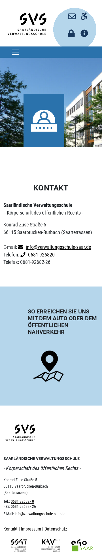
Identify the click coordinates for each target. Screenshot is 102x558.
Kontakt (11, 529)
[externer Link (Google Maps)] (48, 366)
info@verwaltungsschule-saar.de (58, 247)
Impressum (31, 529)
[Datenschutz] (70, 31)
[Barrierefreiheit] (82, 14)
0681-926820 (41, 255)
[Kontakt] (70, 14)
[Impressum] (82, 31)
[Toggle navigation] (15, 52)
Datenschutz (55, 529)
